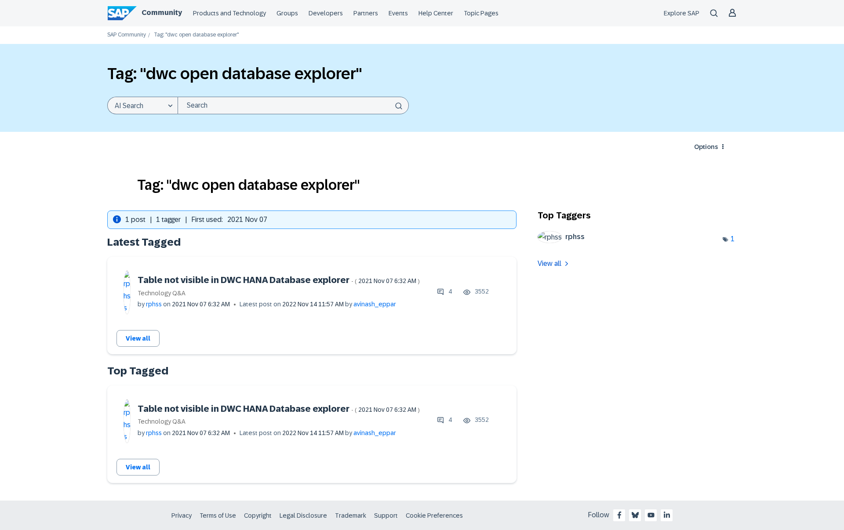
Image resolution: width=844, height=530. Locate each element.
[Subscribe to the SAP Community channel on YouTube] (651, 515)
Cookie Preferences (434, 515)
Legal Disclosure (303, 515)
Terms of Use (218, 515)
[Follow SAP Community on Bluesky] (635, 515)
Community (162, 12)
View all (138, 338)
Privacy (181, 515)
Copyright (258, 515)
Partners (365, 13)
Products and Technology (229, 13)
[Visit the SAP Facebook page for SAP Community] (619, 515)
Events (398, 13)
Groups (287, 13)
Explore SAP (681, 13)
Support (386, 515)
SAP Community (126, 35)
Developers (326, 13)
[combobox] (293, 105)
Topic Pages (481, 13)
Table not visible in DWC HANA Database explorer (279, 280)
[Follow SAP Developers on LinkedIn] (666, 515)
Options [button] (706, 146)
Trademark (350, 515)
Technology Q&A (162, 293)
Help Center (435, 13)
